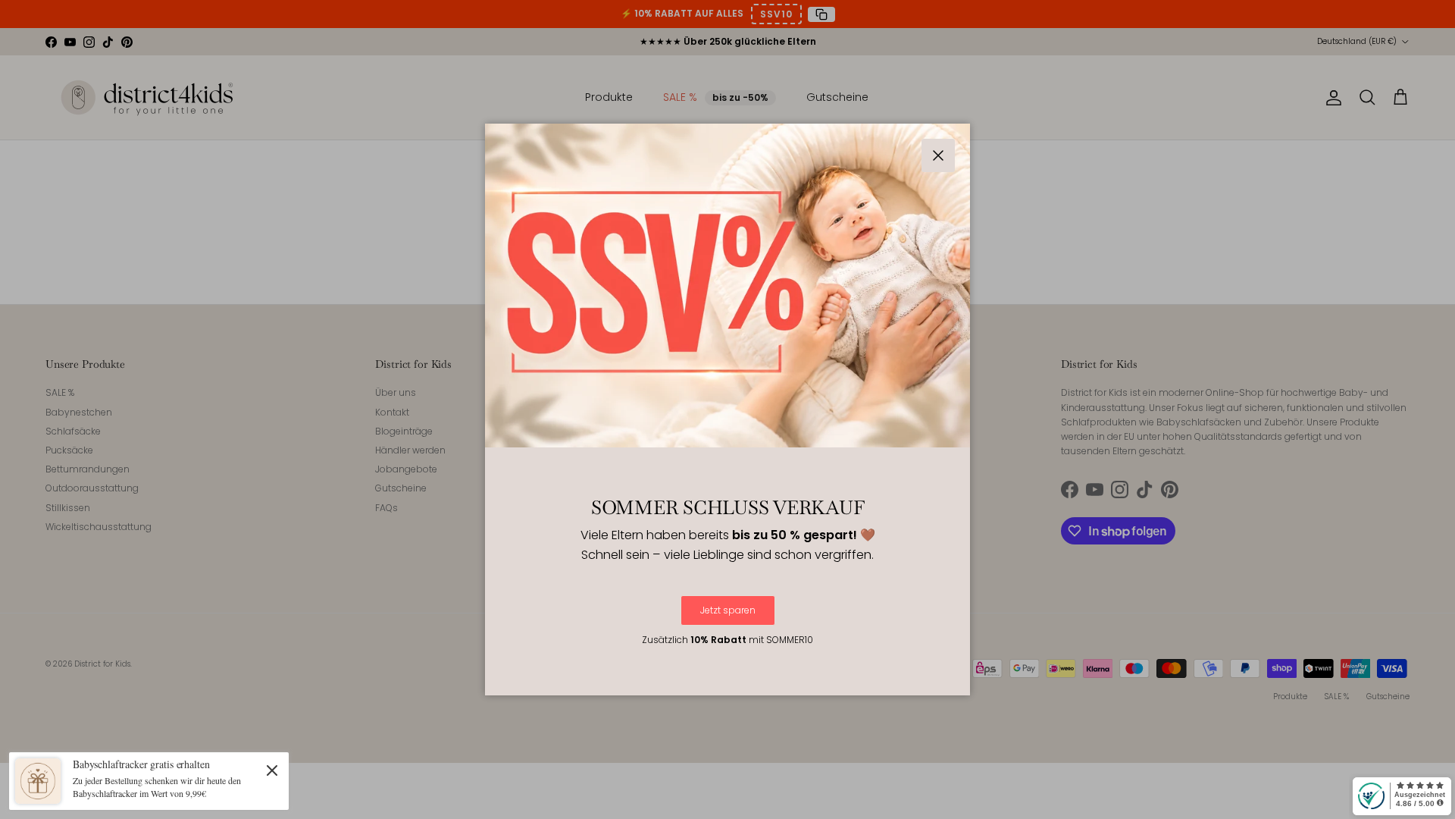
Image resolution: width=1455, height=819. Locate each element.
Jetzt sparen (728, 610)
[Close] (272, 770)
